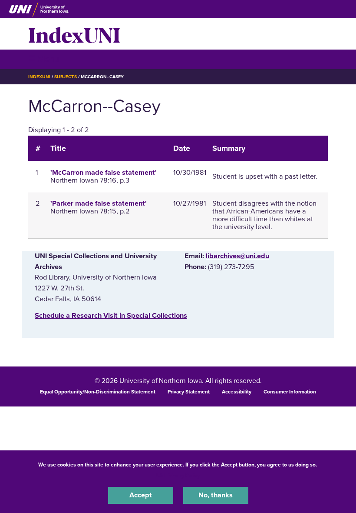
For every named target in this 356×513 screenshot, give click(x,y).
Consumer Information (290, 392)
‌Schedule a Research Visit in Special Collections (111, 315)
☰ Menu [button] (43, 59)
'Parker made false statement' (98, 203)
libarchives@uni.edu (237, 256)
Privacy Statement (189, 392)
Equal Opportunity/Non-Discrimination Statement (97, 392)
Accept (140, 495)
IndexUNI (74, 34)
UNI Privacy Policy (178, 476)
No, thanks (215, 495)
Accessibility (236, 392)
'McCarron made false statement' (103, 172)
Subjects (65, 77)
